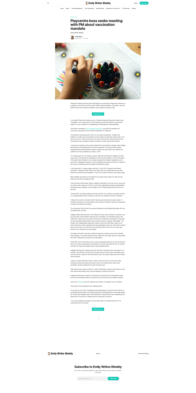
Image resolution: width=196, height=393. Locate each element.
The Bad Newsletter (76, 8)
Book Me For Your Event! (113, 8)
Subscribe (144, 3)
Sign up (98, 353)
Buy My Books (100, 8)
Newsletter (73, 17)
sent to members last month (94, 128)
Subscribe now (98, 114)
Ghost (147, 353)
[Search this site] (48, 3)
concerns (81, 282)
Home (62, 8)
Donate (134, 8)
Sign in (136, 3)
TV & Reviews (126, 8)
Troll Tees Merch (89, 8)
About (67, 8)
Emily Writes (78, 36)
